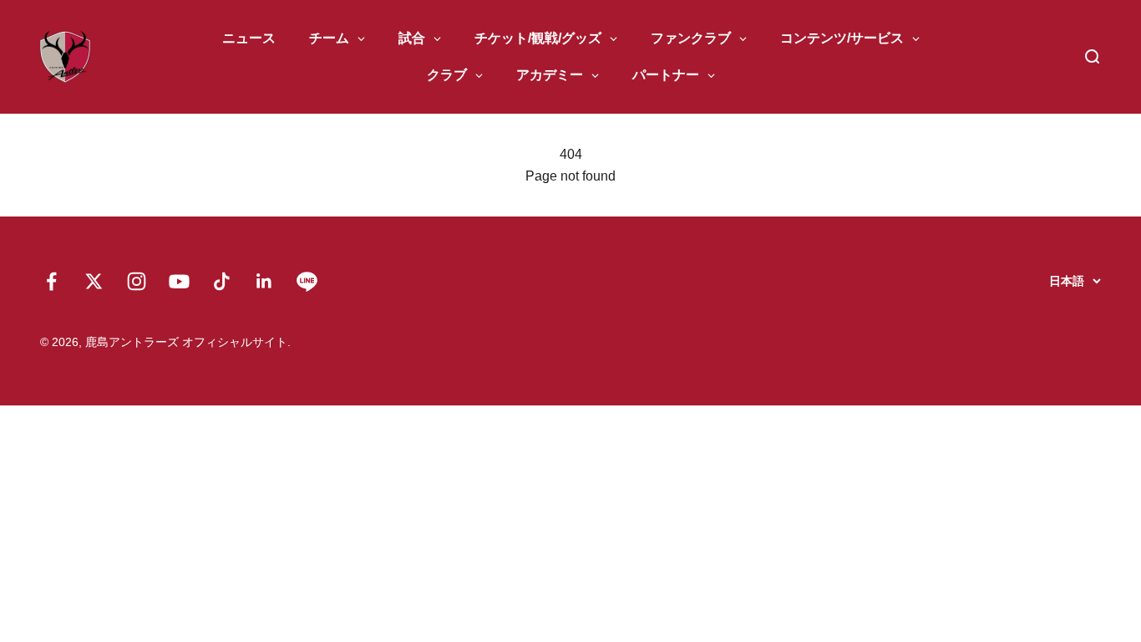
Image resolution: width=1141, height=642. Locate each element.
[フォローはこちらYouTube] (179, 281)
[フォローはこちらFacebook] (51, 281)
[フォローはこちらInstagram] (136, 281)
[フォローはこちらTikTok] (221, 281)
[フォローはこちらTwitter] (94, 281)
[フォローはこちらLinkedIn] (264, 281)
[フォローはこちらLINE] (307, 281)
